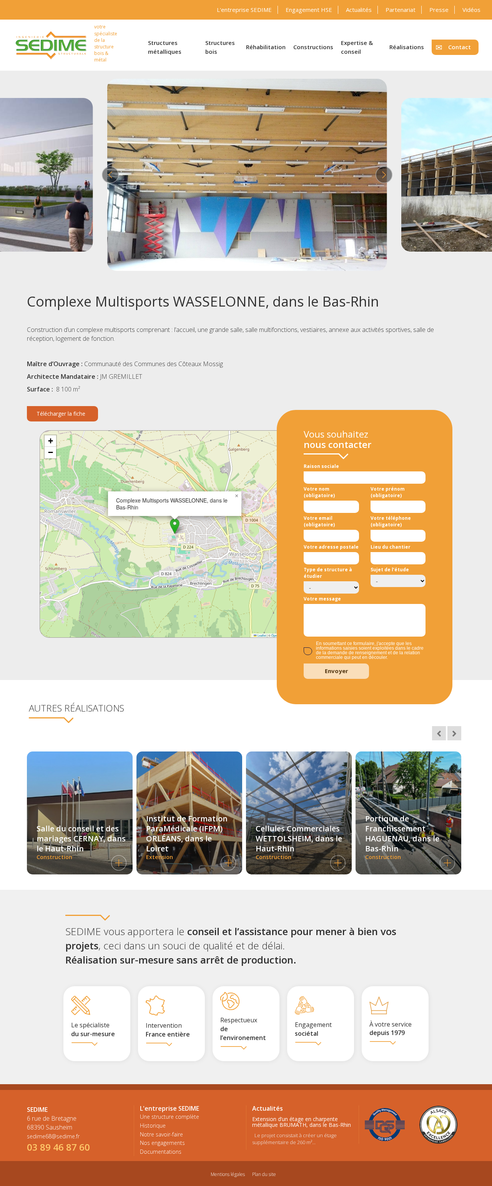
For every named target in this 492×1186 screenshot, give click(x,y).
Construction (81, 842)
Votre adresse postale (331, 547)
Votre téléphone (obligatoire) (391, 521)
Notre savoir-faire (161, 1134)
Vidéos (471, 9)
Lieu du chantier (391, 547)
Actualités (359, 9)
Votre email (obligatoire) (319, 521)
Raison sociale (321, 466)
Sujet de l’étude (390, 569)
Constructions (313, 47)
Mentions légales (228, 1174)
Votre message (322, 598)
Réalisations (406, 47)
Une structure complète (169, 1116)
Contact (459, 47)
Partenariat (401, 9)
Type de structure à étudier (328, 572)
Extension (187, 837)
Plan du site (264, 1174)
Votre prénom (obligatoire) (388, 492)
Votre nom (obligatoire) (319, 492)
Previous (109, 174)
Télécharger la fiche (61, 413)
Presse (439, 9)
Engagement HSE (309, 9)
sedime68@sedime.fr (53, 1136)
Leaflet (261, 635)
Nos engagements (162, 1142)
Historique (153, 1125)
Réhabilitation (266, 47)
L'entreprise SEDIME (244, 9)
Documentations (160, 1151)
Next (382, 174)
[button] (175, 526)
